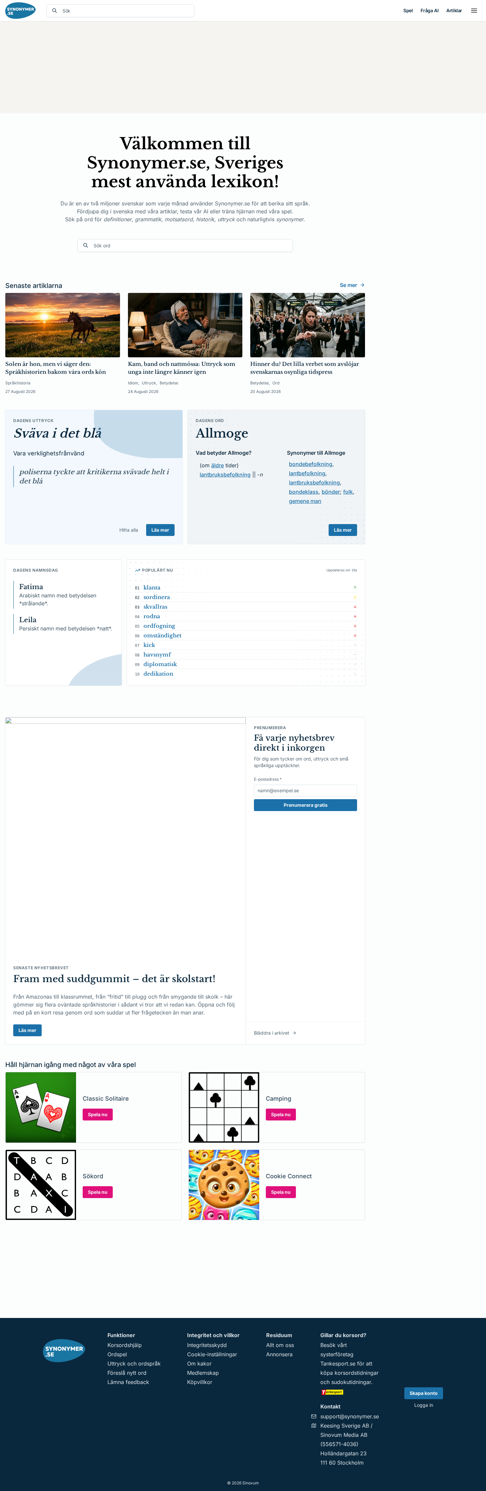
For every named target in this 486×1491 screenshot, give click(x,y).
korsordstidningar (357, 1372)
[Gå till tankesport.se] (349, 1392)
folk (348, 491)
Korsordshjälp (124, 1345)
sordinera (156, 597)
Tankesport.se (337, 1363)
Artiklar (454, 10)
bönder (331, 491)
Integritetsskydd (207, 1345)
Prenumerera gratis (306, 805)
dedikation (158, 673)
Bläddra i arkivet (271, 1033)
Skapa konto (424, 1393)
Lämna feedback (128, 1382)
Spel (408, 10)
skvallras (155, 606)
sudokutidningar (351, 1382)
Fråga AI (429, 10)
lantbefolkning (307, 473)
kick (149, 645)
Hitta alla (128, 530)
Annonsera (279, 1354)
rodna (151, 616)
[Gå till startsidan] (20, 10)
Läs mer (160, 530)
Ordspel (117, 1354)
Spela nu (97, 1114)
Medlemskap (203, 1372)
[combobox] (125, 11)
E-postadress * (268, 779)
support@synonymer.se (349, 1416)
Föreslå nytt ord (126, 1372)
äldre (217, 465)
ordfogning (159, 625)
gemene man (305, 501)
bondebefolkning (310, 464)
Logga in (423, 1405)
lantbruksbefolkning (225, 474)
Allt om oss (280, 1345)
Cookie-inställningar (212, 1354)
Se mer (348, 285)
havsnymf (157, 654)
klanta (151, 587)
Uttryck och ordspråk (134, 1363)
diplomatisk (160, 664)
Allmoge (222, 433)
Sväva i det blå (57, 433)
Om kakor (199, 1363)
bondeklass (303, 491)
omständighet (162, 635)
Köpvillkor (199, 1382)
